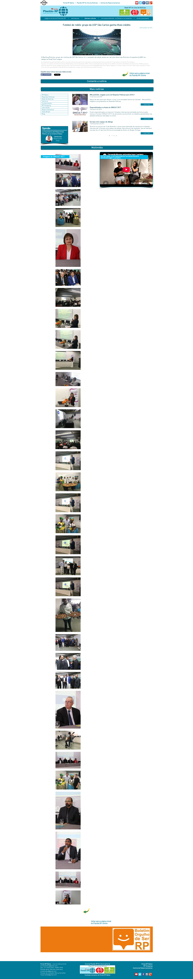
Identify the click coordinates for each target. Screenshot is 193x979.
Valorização (46, 108)
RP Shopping (46, 106)
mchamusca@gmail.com (48, 971)
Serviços (45, 101)
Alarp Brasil (46, 112)
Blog (43, 114)
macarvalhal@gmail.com (48, 975)
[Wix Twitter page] (140, 2)
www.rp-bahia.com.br (59, 964)
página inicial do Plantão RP (55, 18)
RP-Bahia (45, 95)
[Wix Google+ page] (150, 2)
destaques (75, 18)
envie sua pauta (143, 18)
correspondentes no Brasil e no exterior (116, 18)
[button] (147, 104)
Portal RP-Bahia (68, 3)
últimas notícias (90, 18)
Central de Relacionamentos (110, 3)
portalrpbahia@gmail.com (48, 966)
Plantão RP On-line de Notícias (87, 3)
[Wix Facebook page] (143, 2)
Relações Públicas (48, 97)
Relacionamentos (48, 110)
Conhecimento (47, 103)
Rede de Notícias (47, 99)
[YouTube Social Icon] (136, 2)
